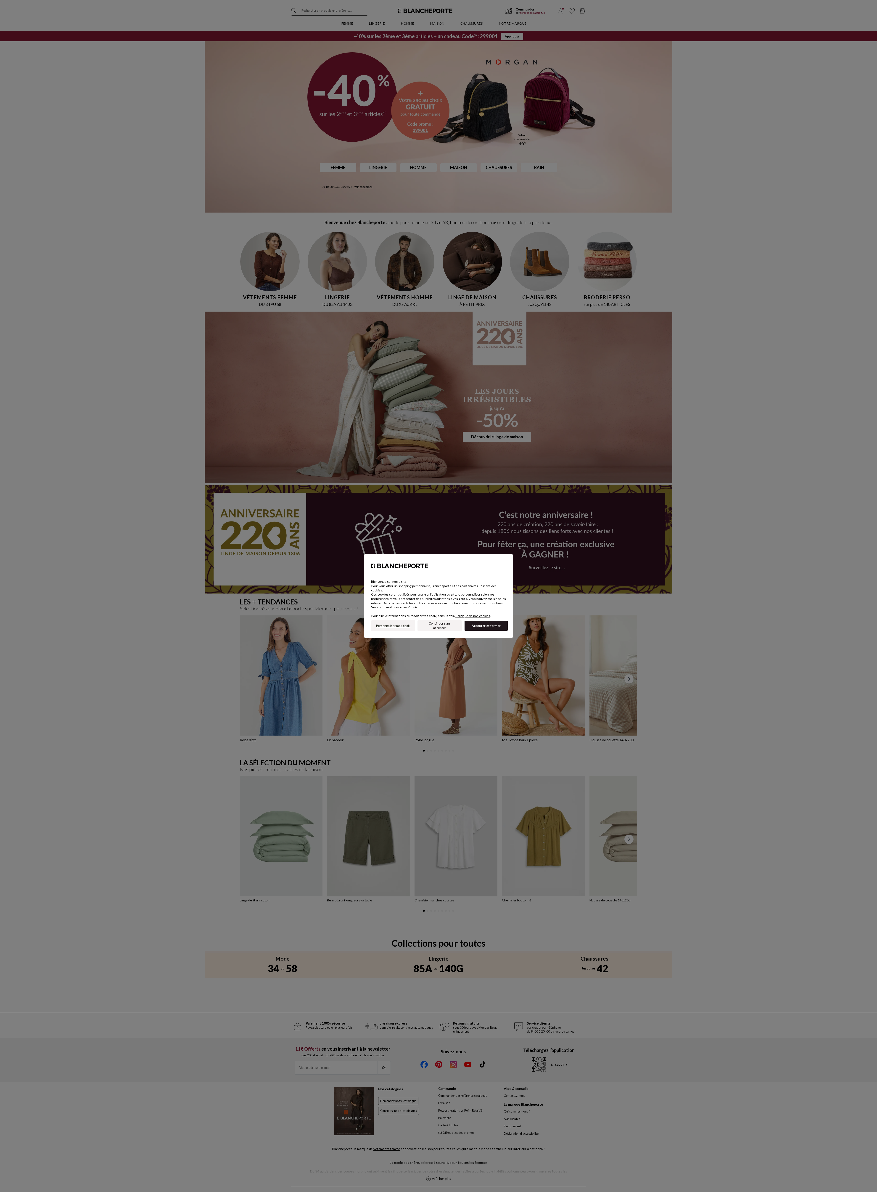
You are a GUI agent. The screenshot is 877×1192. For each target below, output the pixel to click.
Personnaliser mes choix (393, 626)
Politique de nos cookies (472, 616)
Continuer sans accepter (440, 625)
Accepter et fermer (486, 626)
